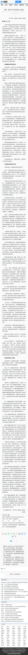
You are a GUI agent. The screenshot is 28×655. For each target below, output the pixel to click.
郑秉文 (24, 643)
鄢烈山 (8, 628)
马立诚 (24, 630)
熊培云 (2, 638)
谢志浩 (13, 645)
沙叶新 (19, 640)
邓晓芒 (8, 635)
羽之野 (8, 645)
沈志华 (8, 632)
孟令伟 (19, 638)
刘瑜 (24, 640)
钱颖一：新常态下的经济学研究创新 (8, 610)
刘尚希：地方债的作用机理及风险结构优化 (10, 608)
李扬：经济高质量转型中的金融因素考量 (9, 586)
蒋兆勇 (8, 640)
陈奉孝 (19, 635)
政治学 (16, 5)
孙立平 (19, 645)
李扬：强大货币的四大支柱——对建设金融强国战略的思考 (13, 597)
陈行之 (8, 626)
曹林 (2, 628)
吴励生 (8, 643)
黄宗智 (24, 628)
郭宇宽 (19, 630)
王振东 (8, 637)
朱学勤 (13, 643)
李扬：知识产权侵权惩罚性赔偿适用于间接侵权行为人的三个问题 (14, 595)
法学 (6, 5)
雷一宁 (24, 638)
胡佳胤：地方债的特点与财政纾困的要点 (9, 613)
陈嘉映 (19, 628)
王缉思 (13, 635)
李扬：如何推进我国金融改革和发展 (8, 593)
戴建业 (24, 632)
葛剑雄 (2, 642)
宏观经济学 (15, 519)
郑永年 (13, 626)
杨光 (24, 645)
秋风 (8, 638)
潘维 (19, 643)
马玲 (2, 637)
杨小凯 (2, 643)
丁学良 (24, 626)
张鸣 (8, 633)
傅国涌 (13, 628)
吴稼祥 (13, 642)
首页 (2, 5)
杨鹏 (2, 635)
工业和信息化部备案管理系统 (14, 653)
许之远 (19, 642)
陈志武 (8, 630)
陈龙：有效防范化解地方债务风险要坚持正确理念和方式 (12, 619)
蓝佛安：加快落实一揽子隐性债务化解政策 (10, 617)
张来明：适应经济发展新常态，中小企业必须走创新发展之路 (13, 606)
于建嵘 (2, 630)
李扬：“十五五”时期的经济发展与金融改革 (9, 584)
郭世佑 (24, 635)
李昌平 (2, 633)
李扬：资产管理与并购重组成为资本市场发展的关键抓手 (12, 589)
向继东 (13, 632)
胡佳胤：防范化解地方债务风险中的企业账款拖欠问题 (12, 621)
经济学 (10, 5)
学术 (7, 519)
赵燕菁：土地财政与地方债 (6, 604)
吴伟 (13, 640)
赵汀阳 (19, 632)
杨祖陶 (2, 632)
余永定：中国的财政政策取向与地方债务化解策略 (11, 612)
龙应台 (19, 626)
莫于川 (2, 645)
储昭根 (8, 642)
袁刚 (24, 642)
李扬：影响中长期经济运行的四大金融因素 (10, 588)
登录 (13, 574)
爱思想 (4, 2)
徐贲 (13, 630)
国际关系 (22, 5)
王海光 (19, 633)
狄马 (13, 637)
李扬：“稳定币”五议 (5, 599)
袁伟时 (19, 637)
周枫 (2, 640)
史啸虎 (24, 637)
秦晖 (2, 626)
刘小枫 (13, 638)
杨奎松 (13, 633)
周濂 (24, 633)
